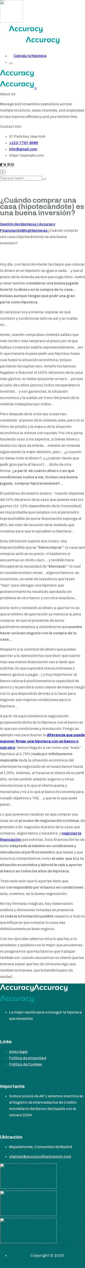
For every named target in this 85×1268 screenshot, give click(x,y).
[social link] (1, 165)
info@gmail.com (23, 149)
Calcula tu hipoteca (30, 56)
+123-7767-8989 (23, 143)
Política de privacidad (27, 1058)
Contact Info (10, 126)
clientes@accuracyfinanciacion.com (40, 1156)
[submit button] (44, 179)
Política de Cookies (25, 1064)
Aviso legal (18, 1052)
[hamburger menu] (11, 63)
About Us (7, 94)
